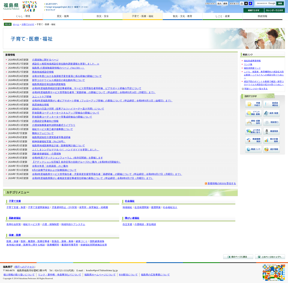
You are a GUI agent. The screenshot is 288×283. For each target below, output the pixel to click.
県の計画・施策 (271, 140)
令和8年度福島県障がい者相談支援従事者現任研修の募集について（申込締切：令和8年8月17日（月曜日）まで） (92, 178)
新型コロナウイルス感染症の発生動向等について (58, 80)
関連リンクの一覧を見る (256, 88)
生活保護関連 (141, 207)
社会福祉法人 (170, 207)
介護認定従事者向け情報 (45, 121)
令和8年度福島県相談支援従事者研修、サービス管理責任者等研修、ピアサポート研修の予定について (86, 88)
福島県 (11, 6)
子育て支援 (15, 201)
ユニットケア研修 (41, 96)
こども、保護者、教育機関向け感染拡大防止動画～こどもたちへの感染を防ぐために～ (264, 74)
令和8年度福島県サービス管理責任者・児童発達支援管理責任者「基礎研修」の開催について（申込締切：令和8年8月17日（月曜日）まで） (107, 174)
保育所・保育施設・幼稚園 (93, 207)
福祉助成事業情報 (252, 61)
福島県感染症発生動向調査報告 (49, 84)
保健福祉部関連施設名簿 (93, 244)
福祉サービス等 (31, 224)
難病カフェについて (43, 133)
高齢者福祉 (15, 218)
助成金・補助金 (271, 104)
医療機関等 (53, 244)
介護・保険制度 (50, 224)
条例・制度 (271, 113)
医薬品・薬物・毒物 (62, 241)
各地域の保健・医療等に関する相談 (25, 244)
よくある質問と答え (253, 131)
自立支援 (127, 224)
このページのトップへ (270, 256)
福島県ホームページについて (100, 274)
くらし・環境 (23, 16)
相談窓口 (271, 122)
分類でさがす (28, 24)
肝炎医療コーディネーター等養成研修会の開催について (62, 117)
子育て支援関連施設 (39, 207)
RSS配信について (128, 274)
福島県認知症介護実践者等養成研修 (51, 137)
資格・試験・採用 (253, 122)
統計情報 (271, 149)
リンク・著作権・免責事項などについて (59, 274)
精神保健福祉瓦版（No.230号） (49, 141)
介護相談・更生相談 (145, 224)
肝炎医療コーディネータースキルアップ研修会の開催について (65, 113)
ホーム (16, 24)
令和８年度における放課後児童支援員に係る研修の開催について (67, 76)
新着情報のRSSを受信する (222, 183)
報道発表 (271, 131)
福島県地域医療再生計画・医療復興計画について (58, 145)
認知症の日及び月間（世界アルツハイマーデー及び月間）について (68, 108)
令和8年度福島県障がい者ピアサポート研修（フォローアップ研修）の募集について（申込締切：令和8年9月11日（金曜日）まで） (102, 100)
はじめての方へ (66, 4)
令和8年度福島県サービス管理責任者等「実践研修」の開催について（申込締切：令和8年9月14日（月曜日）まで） (94, 92)
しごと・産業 (222, 16)
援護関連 (156, 207)
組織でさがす (253, 10)
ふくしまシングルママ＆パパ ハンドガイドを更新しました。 (65, 149)
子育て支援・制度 (16, 207)
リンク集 (248, 64)
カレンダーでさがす (274, 10)
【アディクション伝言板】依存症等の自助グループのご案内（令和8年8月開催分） (76, 162)
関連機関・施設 (253, 140)
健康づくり (82, 241)
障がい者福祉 (132, 218)
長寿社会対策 (13, 224)
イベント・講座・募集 (253, 113)
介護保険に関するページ (45, 59)
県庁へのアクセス (24, 267)
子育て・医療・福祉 (142, 16)
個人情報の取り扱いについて (19, 274)
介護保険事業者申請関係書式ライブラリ (53, 125)
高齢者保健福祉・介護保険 (46, 153)
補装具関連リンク (252, 68)
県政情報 (262, 16)
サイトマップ (66, 9)
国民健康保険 (97, 241)
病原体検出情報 (40, 104)
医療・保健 (12, 241)
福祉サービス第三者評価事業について (52, 129)
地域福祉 (127, 207)
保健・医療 (15, 235)
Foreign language (66, 7)
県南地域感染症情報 (43, 72)
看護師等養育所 (69, 244)
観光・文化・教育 (182, 16)
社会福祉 (130, 201)
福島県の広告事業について (155, 274)
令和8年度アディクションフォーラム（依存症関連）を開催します (67, 157)
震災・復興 (63, 16)
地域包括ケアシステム (73, 224)
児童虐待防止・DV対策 (64, 207)
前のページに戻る (238, 256)
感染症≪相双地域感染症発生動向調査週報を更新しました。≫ (65, 64)
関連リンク (253, 149)
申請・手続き (253, 104)
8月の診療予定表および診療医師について (54, 170)
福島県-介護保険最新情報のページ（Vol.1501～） (58, 68)
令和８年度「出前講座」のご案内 (50, 166)
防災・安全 (103, 16)
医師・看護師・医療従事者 (35, 241)
